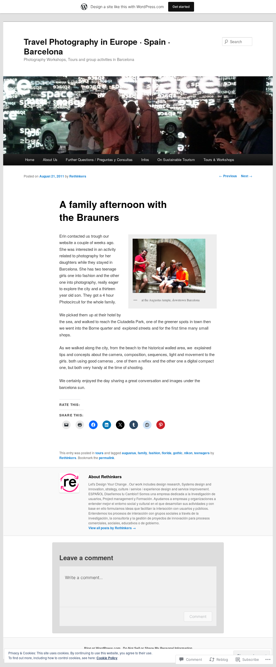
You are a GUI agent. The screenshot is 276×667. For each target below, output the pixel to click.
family (142, 452)
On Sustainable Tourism (176, 159)
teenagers (202, 452)
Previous (228, 175)
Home (29, 159)
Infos (145, 159)
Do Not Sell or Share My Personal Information (157, 648)
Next (246, 175)
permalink (106, 457)
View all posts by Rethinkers (112, 527)
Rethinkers (77, 176)
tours (99, 452)
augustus (129, 452)
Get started (181, 7)
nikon (188, 452)
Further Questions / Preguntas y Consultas (99, 159)
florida (166, 452)
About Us (50, 159)
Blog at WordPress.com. (102, 648)
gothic (177, 452)
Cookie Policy (107, 657)
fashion (154, 452)
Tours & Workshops (218, 159)
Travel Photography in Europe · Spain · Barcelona (97, 46)
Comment (197, 616)
